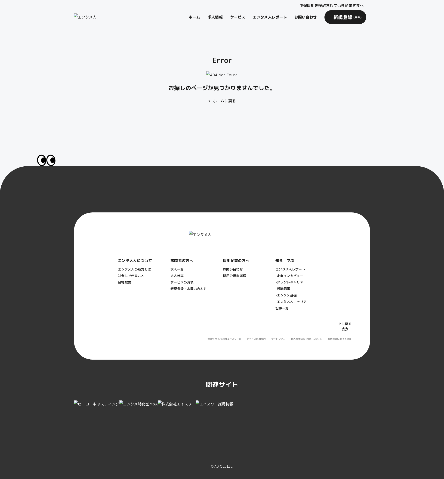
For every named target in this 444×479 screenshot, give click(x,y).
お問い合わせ (305, 17)
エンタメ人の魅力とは (134, 269)
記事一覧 (282, 308)
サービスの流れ (182, 282)
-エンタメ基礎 (286, 295)
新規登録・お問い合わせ (188, 288)
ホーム (194, 17)
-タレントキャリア (289, 282)
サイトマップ (278, 338)
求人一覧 (177, 269)
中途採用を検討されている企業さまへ (331, 5)
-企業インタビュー (289, 276)
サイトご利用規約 (256, 338)
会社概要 (124, 282)
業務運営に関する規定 (340, 338)
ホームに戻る (224, 100)
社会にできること (131, 276)
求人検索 (177, 276)
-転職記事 (282, 288)
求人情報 (215, 17)
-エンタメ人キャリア (291, 301)
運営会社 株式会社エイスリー (223, 338)
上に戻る (345, 324)
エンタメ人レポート (270, 17)
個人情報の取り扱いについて (306, 338)
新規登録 (347, 17)
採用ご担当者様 (234, 276)
